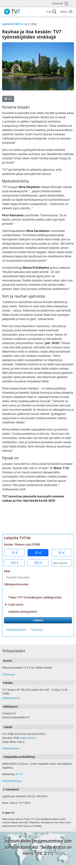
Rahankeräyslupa (12, 781)
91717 (19, 774)
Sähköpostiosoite (16, 584)
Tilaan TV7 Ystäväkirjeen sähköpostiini (35, 597)
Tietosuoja (36, 629)
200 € (38, 563)
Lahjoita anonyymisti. (23, 611)
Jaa (10, 99)
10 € (14, 552)
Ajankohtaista (12, 24)
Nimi (7, 571)
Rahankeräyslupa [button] (16, 629)
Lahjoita (38, 620)
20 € (38, 552)
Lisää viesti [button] (15, 604)
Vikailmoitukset (11, 698)
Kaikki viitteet (28, 738)
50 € (61, 552)
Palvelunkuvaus (11, 748)
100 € (14, 563)
